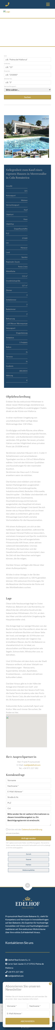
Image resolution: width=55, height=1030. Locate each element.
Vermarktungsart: (10, 86)
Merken (28, 865)
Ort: (5, 56)
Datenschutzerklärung (32, 829)
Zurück (28, 854)
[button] (46, 117)
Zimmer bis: (8, 79)
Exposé (28, 859)
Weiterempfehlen (28, 870)
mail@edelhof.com (32, 765)
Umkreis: (7, 63)
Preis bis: (7, 71)
